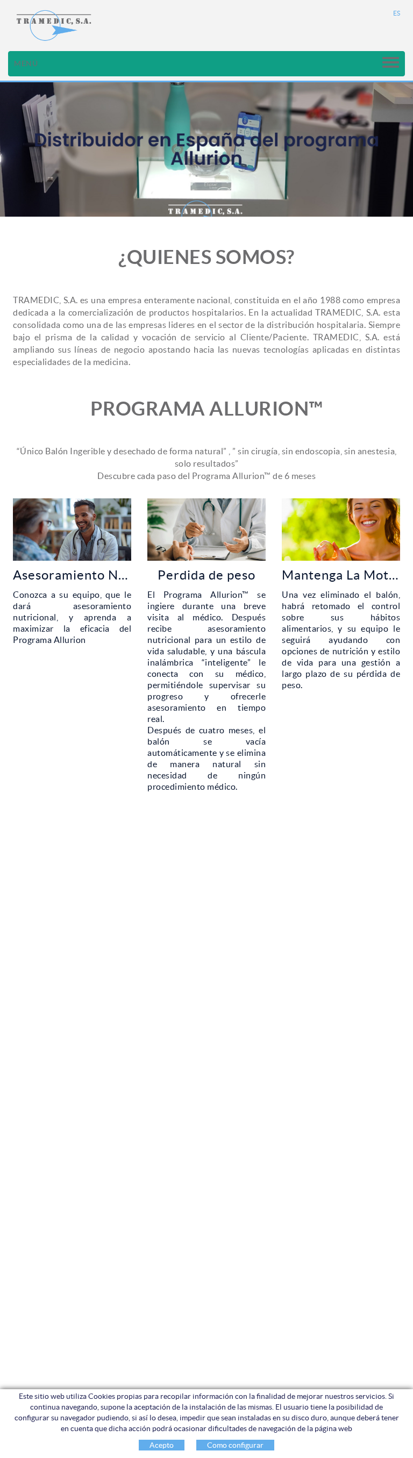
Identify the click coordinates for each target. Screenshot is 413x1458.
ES (397, 13)
